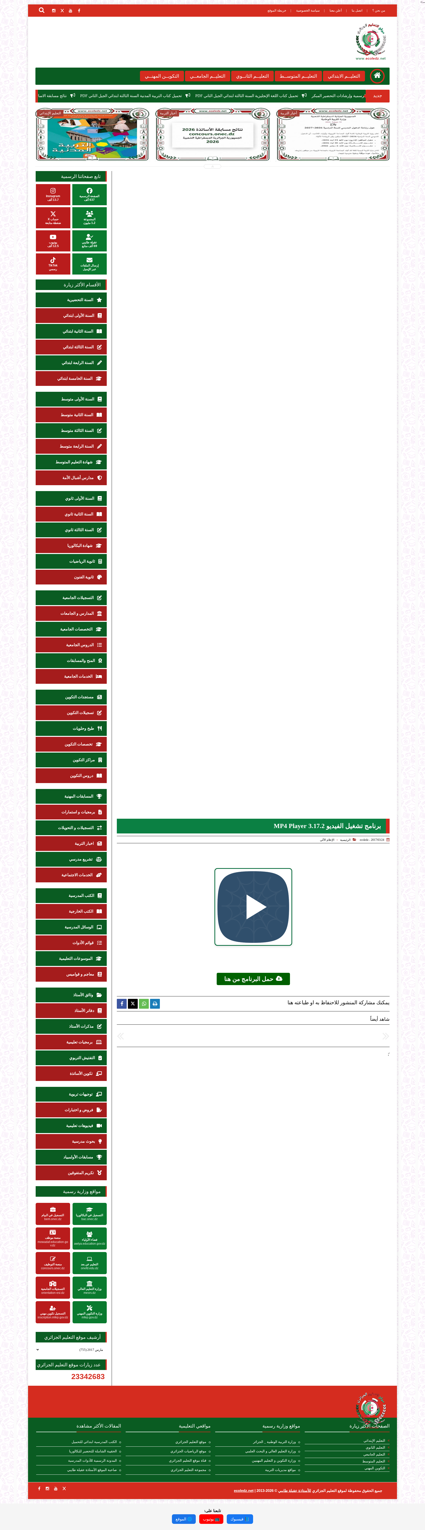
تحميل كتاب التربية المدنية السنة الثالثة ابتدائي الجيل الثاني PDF (239, 96)
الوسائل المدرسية (79, 927)
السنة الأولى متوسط (78, 399)
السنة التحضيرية (80, 300)
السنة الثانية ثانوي (79, 514)
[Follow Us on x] (64, 1488)
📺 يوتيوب (211, 1519)
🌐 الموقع (184, 1519)
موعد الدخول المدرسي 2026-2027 (63, 96)
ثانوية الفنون (84, 577)
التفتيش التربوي (82, 1058)
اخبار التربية (85, 843)
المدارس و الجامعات (78, 613)
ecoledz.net (244, 1490)
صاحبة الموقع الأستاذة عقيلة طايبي (92, 1470)
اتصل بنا (357, 10)
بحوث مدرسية (84, 1141)
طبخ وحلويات (84, 728)
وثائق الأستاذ (83, 995)
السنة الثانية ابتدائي (78, 331)
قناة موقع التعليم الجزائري (187, 1460)
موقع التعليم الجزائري (190, 1442)
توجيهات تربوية (81, 1094)
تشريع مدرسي (81, 859)
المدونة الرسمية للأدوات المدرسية (92, 1460)
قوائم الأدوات (84, 943)
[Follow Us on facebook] (39, 1488)
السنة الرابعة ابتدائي (78, 363)
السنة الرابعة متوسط (77, 446)
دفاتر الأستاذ (85, 1010)
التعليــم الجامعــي (207, 76)
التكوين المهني (374, 1468)
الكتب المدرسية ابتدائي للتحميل (94, 1442)
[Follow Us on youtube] (56, 1488)
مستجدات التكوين (80, 697)
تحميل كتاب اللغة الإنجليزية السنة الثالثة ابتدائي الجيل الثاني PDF (355, 96)
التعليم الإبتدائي (374, 1441)
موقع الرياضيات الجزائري (188, 1451)
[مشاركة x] (133, 1004)
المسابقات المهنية (79, 796)
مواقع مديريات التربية (280, 1470)
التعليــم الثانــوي (252, 76)
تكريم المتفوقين (81, 1173)
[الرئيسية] (377, 76)
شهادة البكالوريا (80, 545)
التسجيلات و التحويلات (76, 828)
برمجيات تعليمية (79, 1042)
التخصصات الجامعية (76, 629)
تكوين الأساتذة (81, 1073)
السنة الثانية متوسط (77, 415)
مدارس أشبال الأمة (78, 478)
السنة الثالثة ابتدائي (79, 347)
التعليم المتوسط (373, 1461)
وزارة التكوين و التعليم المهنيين (274, 1460)
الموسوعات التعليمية (76, 958)
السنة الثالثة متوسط (78, 430)
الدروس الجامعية (80, 645)
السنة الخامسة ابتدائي (75, 378)
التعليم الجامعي (374, 1454)
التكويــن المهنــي (162, 76)
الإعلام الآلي (327, 840)
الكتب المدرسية (82, 895)
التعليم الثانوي (375, 1447)
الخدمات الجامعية (78, 676)
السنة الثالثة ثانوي (80, 530)
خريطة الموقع (277, 10)
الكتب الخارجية (81, 911)
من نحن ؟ (378, 10)
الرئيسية (345, 840)
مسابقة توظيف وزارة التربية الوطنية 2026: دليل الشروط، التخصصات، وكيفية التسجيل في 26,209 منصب (333, 150)
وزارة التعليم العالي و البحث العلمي (270, 1451)
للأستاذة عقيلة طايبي (294, 1490)
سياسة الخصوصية (308, 10)
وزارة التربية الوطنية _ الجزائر (274, 1442)
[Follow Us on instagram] (47, 1488)
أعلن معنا (336, 10)
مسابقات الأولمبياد (78, 1157)
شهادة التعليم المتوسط (74, 462)
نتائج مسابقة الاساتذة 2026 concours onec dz (140, 96)
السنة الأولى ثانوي (80, 498)
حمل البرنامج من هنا (248, 979)
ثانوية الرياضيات (82, 561)
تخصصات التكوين (79, 744)
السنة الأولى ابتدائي (79, 315)
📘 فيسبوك (239, 1519)
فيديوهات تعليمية (80, 1125)
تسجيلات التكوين (81, 713)
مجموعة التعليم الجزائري (188, 1470)
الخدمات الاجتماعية (77, 875)
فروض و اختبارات (79, 1110)
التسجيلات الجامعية (78, 598)
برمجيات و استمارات (78, 812)
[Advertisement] (251, 1090)
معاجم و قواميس (80, 974)
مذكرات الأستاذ (82, 1026)
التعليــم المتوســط (298, 76)
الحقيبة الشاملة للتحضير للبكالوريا (93, 1451)
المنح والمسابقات (81, 660)
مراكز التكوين (84, 760)
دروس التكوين (82, 775)
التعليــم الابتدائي (344, 76)
